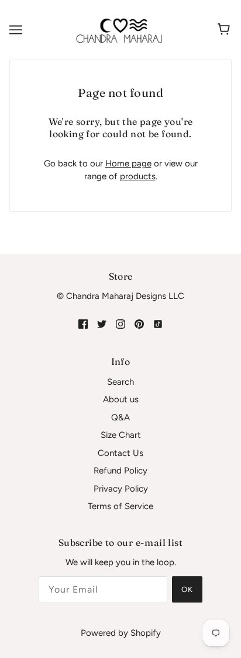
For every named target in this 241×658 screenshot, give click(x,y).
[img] (83, 323)
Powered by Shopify (121, 633)
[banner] (119, 29)
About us (121, 399)
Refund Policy (120, 470)
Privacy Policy (121, 488)
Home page (128, 163)
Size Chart (121, 435)
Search (120, 382)
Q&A (120, 417)
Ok (187, 589)
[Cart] (225, 30)
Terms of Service (120, 506)
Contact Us (120, 453)
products (138, 176)
